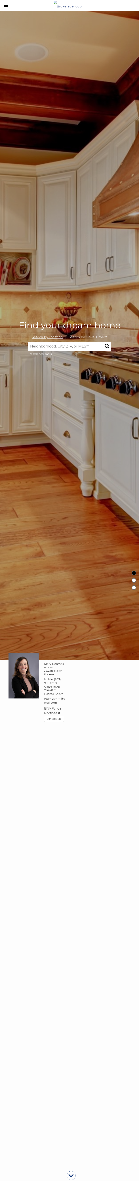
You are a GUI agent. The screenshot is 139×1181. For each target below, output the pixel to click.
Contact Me (54, 718)
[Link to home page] (69, 5)
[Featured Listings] (134, 580)
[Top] (134, 573)
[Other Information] (134, 587)
